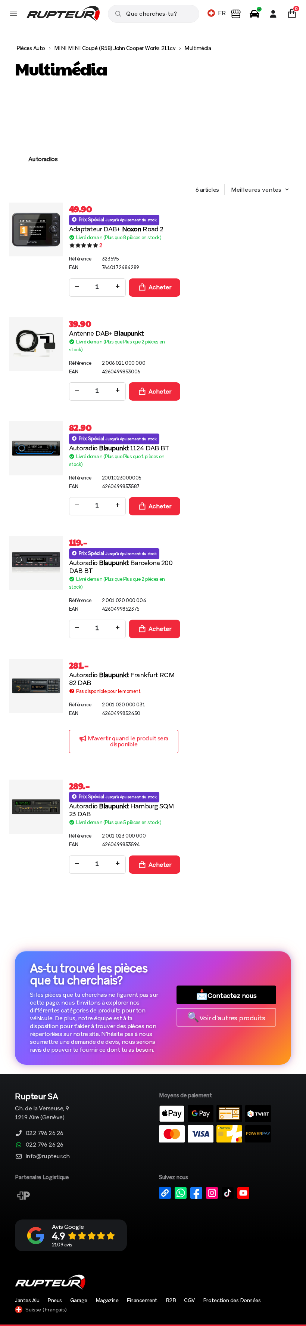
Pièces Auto (30, 48)
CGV (189, 1300)
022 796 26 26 (44, 1133)
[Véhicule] (254, 13)
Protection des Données (231, 1300)
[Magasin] (235, 13)
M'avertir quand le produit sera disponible (127, 741)
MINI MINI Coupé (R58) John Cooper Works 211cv (114, 48)
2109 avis (62, 1245)
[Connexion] (273, 13)
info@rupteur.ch (48, 1156)
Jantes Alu (27, 1300)
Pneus (54, 1300)
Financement (142, 1300)
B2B (171, 1300)
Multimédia (197, 48)
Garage (78, 1300)
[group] (43, 134)
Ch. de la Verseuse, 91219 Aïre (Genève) (42, 1107)
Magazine (107, 1300)
